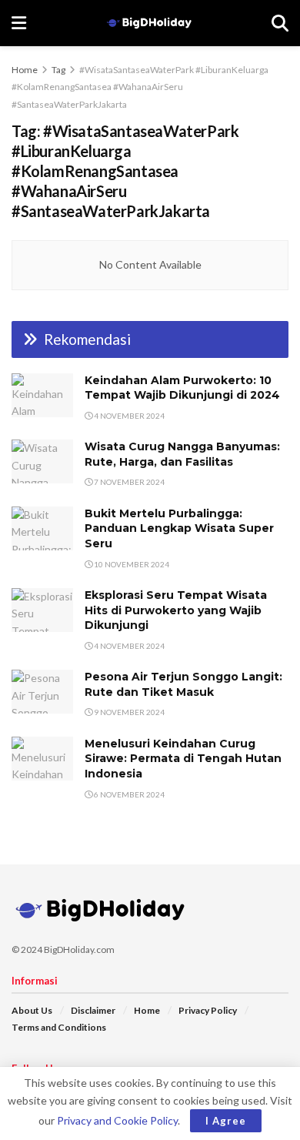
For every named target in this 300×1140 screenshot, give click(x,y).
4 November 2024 (128, 415)
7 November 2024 (128, 481)
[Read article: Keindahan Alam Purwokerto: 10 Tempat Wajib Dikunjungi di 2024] (42, 395)
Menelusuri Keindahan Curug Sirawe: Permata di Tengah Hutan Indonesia (183, 759)
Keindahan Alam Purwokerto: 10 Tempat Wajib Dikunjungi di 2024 (182, 388)
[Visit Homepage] (149, 23)
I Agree (225, 1121)
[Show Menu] (19, 23)
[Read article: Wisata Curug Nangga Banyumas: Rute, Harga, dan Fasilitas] (42, 461)
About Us (32, 1010)
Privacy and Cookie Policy (117, 1120)
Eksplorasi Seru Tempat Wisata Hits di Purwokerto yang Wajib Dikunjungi (176, 610)
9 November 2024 (128, 712)
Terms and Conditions (59, 1027)
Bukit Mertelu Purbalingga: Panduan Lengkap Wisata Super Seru (179, 528)
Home (25, 69)
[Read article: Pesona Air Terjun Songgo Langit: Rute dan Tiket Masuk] (42, 692)
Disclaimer (93, 1010)
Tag (58, 69)
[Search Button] (280, 23)
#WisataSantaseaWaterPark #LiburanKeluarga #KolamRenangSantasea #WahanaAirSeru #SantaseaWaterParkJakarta (140, 87)
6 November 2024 (128, 794)
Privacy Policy (207, 1010)
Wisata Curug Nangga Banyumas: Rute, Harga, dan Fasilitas (182, 454)
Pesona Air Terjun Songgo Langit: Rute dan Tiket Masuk (183, 684)
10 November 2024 (130, 564)
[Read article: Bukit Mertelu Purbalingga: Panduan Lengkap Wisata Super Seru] (42, 528)
